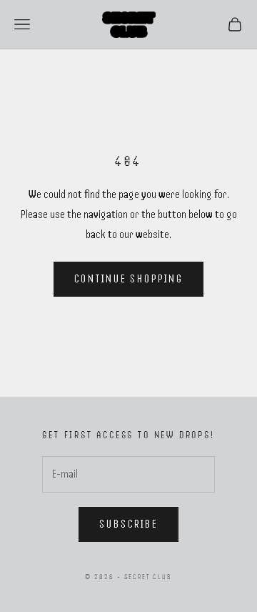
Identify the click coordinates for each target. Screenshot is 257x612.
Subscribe (128, 524)
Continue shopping (128, 278)
